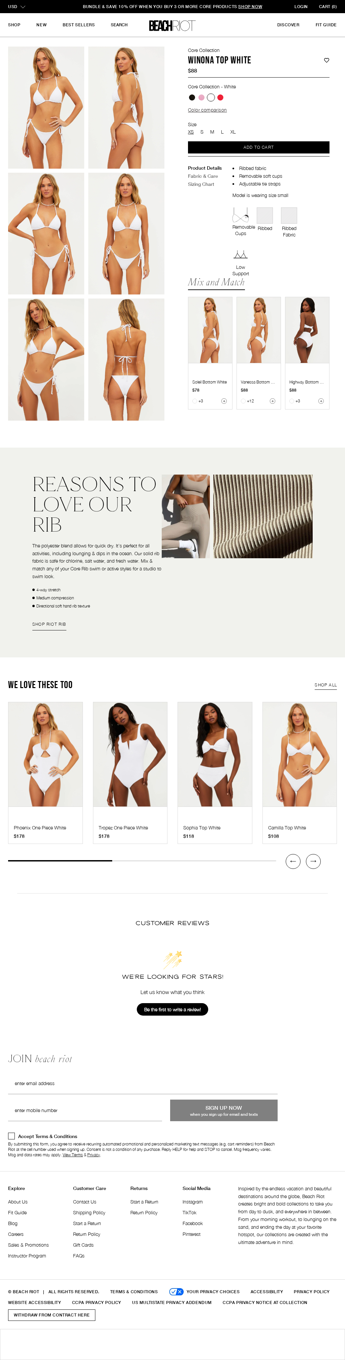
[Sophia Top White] (215, 757)
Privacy (93, 1154)
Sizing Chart (201, 184)
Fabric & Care (203, 176)
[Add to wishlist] (327, 60)
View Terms (73, 1154)
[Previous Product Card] (293, 861)
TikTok (189, 1212)
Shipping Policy (89, 1212)
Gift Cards (83, 1245)
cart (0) (328, 6)
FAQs (79, 1255)
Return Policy (86, 1234)
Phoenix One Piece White (40, 827)
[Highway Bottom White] (307, 330)
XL (233, 132)
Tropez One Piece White (123, 827)
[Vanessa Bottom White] (259, 330)
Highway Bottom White (309, 382)
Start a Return (87, 1223)
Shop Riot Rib (49, 624)
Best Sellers (79, 24)
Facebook (193, 1223)
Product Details (205, 168)
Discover (288, 24)
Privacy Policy (312, 1291)
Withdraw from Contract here (52, 1315)
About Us (18, 1202)
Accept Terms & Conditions (47, 1136)
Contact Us (84, 1202)
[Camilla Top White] (300, 757)
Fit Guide (326, 24)
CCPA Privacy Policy (96, 1302)
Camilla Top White (287, 827)
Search (119, 24)
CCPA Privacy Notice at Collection (265, 1302)
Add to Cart (259, 147)
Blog (13, 1223)
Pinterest (191, 1234)
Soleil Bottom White (209, 382)
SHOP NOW (220, 6)
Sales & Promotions (28, 1245)
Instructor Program (27, 1255)
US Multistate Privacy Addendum (172, 1302)
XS (191, 132)
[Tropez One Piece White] (130, 757)
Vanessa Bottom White (261, 382)
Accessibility (267, 1291)
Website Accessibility (34, 1302)
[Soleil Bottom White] (210, 330)
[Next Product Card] (313, 861)
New (41, 24)
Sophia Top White (201, 827)
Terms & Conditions (134, 1291)
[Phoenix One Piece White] (45, 757)
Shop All (326, 684)
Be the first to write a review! (172, 1009)
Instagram (193, 1202)
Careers (16, 1234)
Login (301, 6)
